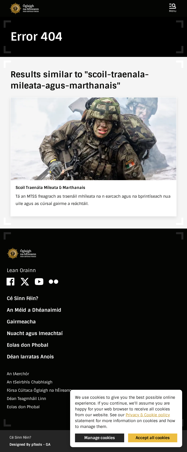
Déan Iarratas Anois (30, 357)
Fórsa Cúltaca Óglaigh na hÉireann (39, 390)
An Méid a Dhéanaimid (34, 310)
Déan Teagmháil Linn (26, 398)
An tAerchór (18, 373)
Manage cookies (99, 437)
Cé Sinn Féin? (22, 298)
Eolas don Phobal (27, 345)
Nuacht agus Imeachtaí (35, 333)
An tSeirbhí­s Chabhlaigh (29, 382)
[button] (173, 8)
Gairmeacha (21, 322)
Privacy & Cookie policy (148, 414)
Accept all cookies (153, 437)
